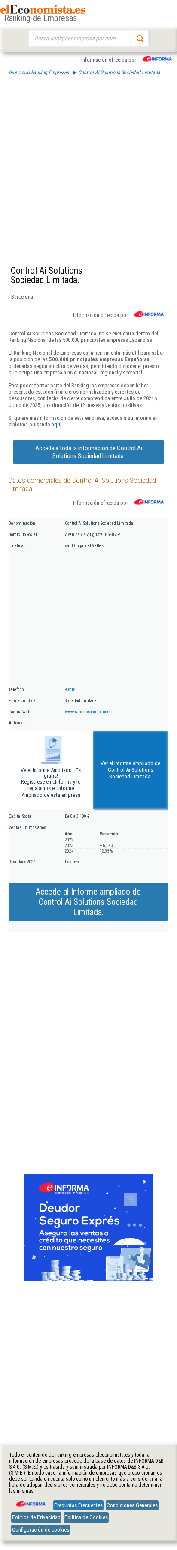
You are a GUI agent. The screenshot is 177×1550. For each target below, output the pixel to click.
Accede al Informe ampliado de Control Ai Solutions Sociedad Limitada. (88, 901)
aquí (57, 424)
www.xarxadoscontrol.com (88, 711)
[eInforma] (30, 1501)
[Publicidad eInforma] (88, 1280)
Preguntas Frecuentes (78, 1505)
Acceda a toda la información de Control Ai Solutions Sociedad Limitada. (88, 452)
